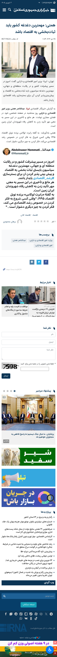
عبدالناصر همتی (19, 240)
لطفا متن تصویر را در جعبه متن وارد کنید (38, 363)
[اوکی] (31, 618)
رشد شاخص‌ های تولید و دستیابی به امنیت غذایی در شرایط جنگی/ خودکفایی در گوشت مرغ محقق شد (27, 545)
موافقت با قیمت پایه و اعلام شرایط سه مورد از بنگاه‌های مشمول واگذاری (16, 310)
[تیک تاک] (36, 618)
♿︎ (50, 649)
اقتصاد (35, 215)
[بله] (31, 614)
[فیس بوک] (6, 614)
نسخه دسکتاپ (29, 604)
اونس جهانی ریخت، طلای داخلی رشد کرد (35, 556)
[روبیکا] (41, 614)
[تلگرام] (51, 614)
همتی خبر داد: (49, 306)
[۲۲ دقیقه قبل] (28, 412)
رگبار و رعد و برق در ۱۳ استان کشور (38, 517)
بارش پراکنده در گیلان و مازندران (38, 568)
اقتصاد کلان (25, 215)
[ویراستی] (11, 614)
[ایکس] (46, 614)
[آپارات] (36, 614)
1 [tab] (15, 391)
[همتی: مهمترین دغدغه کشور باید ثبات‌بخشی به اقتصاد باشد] (28, 60)
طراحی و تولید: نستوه (27, 637)
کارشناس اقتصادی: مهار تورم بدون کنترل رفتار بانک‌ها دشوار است (27, 538)
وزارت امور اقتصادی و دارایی (41, 240)
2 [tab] (11, 391)
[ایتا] (21, 614)
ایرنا (31, 10)
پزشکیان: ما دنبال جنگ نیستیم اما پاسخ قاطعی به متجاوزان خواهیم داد (32, 436)
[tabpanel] (28, 420)
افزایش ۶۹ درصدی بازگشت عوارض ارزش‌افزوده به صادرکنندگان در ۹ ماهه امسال (42, 313)
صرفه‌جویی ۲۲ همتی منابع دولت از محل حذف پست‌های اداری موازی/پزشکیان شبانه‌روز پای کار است (28, 530)
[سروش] (16, 614)
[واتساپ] (21, 618)
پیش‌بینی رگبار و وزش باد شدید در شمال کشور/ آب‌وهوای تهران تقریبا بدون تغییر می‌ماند (28, 574)
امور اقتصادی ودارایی (43, 245)
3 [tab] (8, 391)
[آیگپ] (26, 614)
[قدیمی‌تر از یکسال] (41, 295)
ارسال (6, 376)
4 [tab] (4, 391)
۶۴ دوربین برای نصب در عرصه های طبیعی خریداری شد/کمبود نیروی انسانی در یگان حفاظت (29, 562)
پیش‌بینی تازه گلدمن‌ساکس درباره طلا (36, 551)
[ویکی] (26, 618)
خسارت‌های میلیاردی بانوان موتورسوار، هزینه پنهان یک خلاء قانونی (27, 523)
